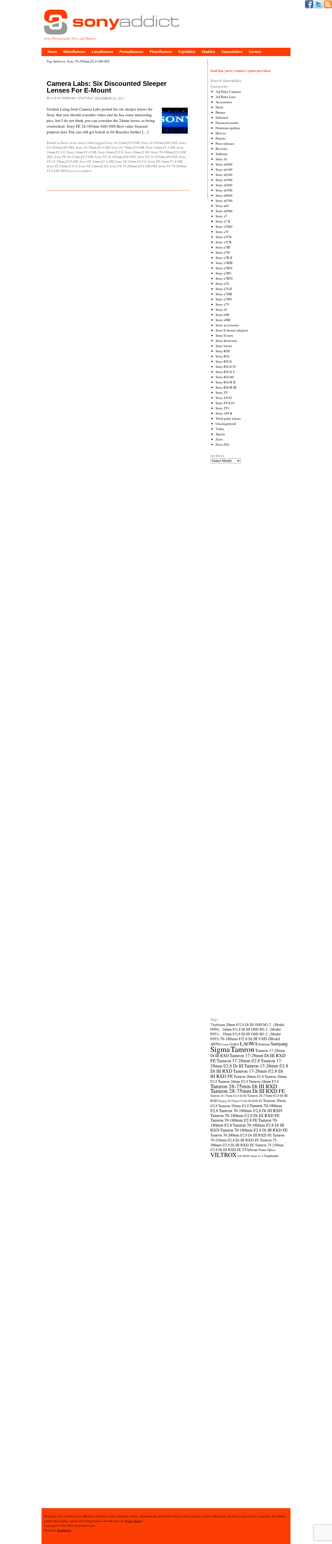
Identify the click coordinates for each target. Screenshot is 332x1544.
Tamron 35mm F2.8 (233, 1105)
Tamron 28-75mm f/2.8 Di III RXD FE (240, 1101)
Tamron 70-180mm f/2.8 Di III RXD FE (245, 1115)
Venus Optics (267, 1150)
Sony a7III (223, 247)
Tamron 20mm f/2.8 (249, 1076)
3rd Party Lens (226, 96)
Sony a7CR (224, 242)
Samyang (279, 1043)
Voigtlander (271, 1156)
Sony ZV (222, 392)
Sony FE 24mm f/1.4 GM (96, 161)
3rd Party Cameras (228, 91)
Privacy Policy (133, 1521)
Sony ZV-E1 (224, 397)
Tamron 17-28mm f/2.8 (238, 1060)
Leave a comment (79, 170)
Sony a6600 (224, 195)
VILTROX (223, 1154)
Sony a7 (221, 216)
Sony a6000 (224, 164)
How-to (221, 133)
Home (52, 52)
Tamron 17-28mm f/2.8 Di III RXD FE (246, 1073)
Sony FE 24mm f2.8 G (62, 166)
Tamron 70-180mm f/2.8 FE (234, 1120)
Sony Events (224, 335)
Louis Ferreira (63, 98)
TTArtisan (249, 1149)
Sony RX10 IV (226, 366)
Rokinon (264, 1044)
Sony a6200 (224, 174)
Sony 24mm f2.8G (137, 152)
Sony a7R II (224, 257)
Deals (64, 142)
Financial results (227, 122)
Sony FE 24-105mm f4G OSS (157, 156)
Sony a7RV (223, 273)
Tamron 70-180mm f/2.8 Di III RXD (250, 1110)
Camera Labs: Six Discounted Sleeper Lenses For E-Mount (107, 87)
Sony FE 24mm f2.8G (93, 166)
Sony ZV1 (223, 408)
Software (222, 153)
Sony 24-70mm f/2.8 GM (93, 147)
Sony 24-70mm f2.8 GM (127, 147)
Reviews (221, 148)
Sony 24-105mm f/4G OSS (159, 142)
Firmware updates (228, 128)
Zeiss (219, 439)
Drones (220, 112)
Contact (255, 52)
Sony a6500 (224, 190)
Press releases (225, 143)
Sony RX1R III (226, 387)
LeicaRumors (102, 52)
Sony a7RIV (224, 268)
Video (220, 428)
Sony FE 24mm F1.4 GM (165, 161)
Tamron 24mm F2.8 (264, 1081)
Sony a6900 (224, 211)
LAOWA (249, 1043)
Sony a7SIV (224, 299)
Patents (221, 138)
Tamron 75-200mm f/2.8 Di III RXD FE (244, 1142)
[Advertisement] (249, 659)
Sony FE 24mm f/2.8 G (131, 161)
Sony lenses (78, 142)
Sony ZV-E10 (225, 403)
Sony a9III (223, 320)
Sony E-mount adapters (232, 330)
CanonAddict (232, 52)
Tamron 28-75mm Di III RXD (243, 1086)
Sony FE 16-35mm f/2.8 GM (73, 156)
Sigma (220, 1049)
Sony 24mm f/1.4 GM (160, 147)
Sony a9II (222, 314)
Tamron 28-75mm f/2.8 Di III (228, 1096)
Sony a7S (222, 283)
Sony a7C (222, 231)
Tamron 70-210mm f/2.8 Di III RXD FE (247, 1137)
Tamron (242, 1049)
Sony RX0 (223, 351)
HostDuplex (64, 1530)
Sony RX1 (223, 356)
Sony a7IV (223, 252)
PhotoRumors (161, 52)
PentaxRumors (131, 52)
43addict (208, 52)
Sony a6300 (224, 179)
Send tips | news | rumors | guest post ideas (240, 70)
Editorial (222, 117)
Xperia (220, 434)
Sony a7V (222, 304)
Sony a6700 (224, 200)
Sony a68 (222, 205)
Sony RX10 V (225, 371)
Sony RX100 (225, 377)
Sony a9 (221, 309)
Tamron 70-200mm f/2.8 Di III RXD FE (241, 1135)
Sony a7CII (223, 237)
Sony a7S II (224, 288)
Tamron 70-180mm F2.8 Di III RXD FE (254, 1130)
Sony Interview (226, 340)
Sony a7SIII (224, 294)
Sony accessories (227, 325)
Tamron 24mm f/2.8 (233, 1081)
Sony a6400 (224, 185)
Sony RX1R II (225, 382)
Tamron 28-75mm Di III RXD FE (247, 1090)
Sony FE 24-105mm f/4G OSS (115, 156)
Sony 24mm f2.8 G (110, 152)
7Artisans (217, 1024)
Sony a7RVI (224, 278)
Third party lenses (228, 418)
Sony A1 (222, 159)
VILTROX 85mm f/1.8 (250, 1156)
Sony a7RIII (224, 262)
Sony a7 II (223, 221)
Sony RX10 (224, 361)
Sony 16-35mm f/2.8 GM (123, 142)
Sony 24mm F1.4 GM (81, 152)
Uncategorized (226, 423)
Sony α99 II (224, 413)
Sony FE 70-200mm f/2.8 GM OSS (133, 166)
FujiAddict (186, 52)
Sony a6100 (224, 169)
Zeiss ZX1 (223, 444)
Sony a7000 (224, 226)
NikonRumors (74, 52)
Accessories (224, 102)
